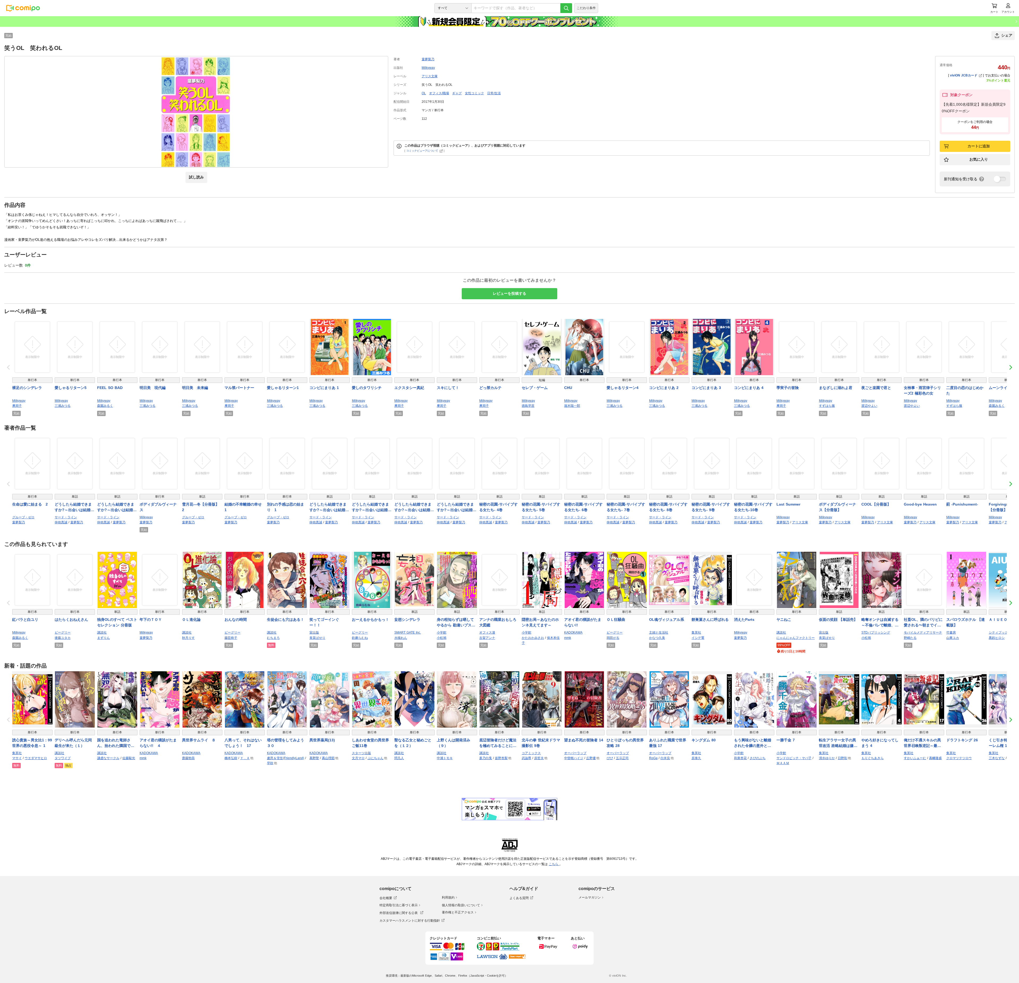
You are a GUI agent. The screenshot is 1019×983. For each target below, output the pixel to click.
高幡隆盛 (935, 758)
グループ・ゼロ (23, 517)
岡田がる (613, 638)
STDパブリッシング (875, 632)
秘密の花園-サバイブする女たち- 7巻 (626, 507)
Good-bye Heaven (920, 504)
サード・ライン (66, 517)
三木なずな (997, 758)
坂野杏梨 (501, 758)
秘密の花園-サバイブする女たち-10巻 (753, 507)
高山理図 (328, 758)
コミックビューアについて (422, 150)
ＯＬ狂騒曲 (616, 619)
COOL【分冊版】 (876, 504)
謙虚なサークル (108, 758)
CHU (568, 388)
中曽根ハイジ (573, 758)
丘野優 (591, 758)
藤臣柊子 (230, 638)
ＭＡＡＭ (782, 763)
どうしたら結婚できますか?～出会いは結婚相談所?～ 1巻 (117, 507)
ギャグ (457, 93)
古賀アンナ (487, 638)
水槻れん (400, 638)
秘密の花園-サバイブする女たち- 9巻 (711, 507)
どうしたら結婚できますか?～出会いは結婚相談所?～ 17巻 (456, 507)
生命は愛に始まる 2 (30, 504)
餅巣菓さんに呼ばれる (710, 619)
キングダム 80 (704, 740)
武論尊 (526, 758)
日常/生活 (494, 93)
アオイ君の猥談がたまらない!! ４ (158, 743)
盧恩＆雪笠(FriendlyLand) (285, 758)
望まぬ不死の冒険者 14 (583, 740)
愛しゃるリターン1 (283, 388)
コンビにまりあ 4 (748, 388)
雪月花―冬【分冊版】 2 (202, 507)
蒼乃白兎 (485, 758)
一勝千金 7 (785, 740)
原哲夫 (539, 758)
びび (610, 758)
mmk (567, 638)
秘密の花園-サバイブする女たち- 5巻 (541, 507)
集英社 (696, 632)
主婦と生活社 (658, 632)
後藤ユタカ (63, 638)
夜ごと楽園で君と (876, 388)
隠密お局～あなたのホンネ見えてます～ (540, 622)
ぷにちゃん (375, 758)
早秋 (270, 763)
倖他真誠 (61, 522)
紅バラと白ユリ (25, 619)
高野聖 (314, 758)
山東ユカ (952, 638)
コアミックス (531, 753)
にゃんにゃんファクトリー (795, 638)
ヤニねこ (783, 619)
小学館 (441, 632)
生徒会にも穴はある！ (285, 619)
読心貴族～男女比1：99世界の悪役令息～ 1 (32, 743)
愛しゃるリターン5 (71, 388)
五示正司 (622, 758)
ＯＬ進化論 (191, 619)
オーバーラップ (575, 753)
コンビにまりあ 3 (706, 388)
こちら (554, 864)
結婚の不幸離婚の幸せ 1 (244, 507)
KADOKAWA (573, 632)
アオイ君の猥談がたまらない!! (582, 622)
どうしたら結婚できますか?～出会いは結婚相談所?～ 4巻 (74, 507)
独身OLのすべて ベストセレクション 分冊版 (117, 622)
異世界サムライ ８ (198, 740)
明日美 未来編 (195, 388)
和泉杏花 (740, 758)
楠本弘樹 (230, 758)
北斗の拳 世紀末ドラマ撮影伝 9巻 (541, 743)
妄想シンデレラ (407, 619)
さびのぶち (758, 758)
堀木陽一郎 (572, 406)
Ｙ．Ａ (245, 758)
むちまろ (273, 638)
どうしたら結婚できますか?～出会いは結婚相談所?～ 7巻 (414, 507)
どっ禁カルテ (490, 388)
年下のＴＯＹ (151, 619)
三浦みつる (63, 406)
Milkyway (428, 68)
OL (424, 93)
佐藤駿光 (128, 758)
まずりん (103, 638)
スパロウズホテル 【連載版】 (965, 622)
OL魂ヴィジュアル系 (666, 619)
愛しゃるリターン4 (622, 388)
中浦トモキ (445, 758)
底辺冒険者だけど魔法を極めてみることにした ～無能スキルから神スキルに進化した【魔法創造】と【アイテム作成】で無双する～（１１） (497, 743)
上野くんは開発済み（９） (453, 743)
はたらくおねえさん (71, 619)
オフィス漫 (487, 632)
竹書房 (951, 632)
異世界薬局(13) (322, 740)
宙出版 (314, 632)
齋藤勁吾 (188, 758)
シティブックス (1000, 632)
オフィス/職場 (439, 93)
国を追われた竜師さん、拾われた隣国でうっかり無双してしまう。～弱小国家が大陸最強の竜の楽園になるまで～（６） (115, 743)
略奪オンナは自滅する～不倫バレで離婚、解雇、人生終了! (880, 622)
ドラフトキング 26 (962, 740)
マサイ (17, 758)
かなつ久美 (657, 638)
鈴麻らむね (360, 638)
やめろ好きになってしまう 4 (880, 743)
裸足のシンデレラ (27, 388)
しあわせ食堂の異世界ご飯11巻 (370, 743)
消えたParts (744, 619)
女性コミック (474, 93)
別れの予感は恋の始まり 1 (285, 507)
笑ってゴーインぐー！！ (324, 622)
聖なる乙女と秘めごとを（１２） (412, 743)
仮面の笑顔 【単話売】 (838, 619)
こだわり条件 (586, 8)
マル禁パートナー (239, 388)
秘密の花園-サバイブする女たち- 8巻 (668, 507)
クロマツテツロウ (959, 758)
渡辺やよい (869, 406)
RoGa (653, 758)
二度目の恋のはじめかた (964, 390)
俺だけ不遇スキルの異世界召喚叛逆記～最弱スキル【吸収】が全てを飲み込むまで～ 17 (922, 743)
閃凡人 (399, 758)
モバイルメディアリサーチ (923, 632)
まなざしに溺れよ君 (835, 388)
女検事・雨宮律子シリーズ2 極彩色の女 (922, 390)
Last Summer (788, 504)
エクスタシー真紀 (409, 388)
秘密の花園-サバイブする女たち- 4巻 (498, 507)
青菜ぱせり (317, 638)
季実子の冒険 (787, 388)
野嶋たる (910, 638)
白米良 (665, 758)
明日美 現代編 (153, 388)
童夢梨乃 (428, 59)
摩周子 (17, 406)
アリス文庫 (430, 76)
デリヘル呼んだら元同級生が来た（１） (73, 743)
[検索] (566, 8)
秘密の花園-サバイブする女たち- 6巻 (583, 507)
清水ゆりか (827, 758)
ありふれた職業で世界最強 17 (667, 743)
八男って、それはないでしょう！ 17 (243, 743)
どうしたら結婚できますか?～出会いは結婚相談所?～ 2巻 (329, 507)
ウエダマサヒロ (36, 758)
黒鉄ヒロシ (997, 638)
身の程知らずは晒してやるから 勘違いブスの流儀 (456, 622)
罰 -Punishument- (962, 504)
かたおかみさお (533, 638)
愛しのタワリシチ (367, 388)
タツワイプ (63, 758)
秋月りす (188, 638)
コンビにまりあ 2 (664, 388)
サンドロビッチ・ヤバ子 (793, 758)
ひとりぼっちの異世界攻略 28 (625, 743)
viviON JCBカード (963, 75)
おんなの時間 (235, 619)
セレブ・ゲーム (535, 388)
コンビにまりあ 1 (324, 388)
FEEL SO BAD (110, 388)
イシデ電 (698, 638)
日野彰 (842, 758)
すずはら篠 (827, 406)
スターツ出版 (361, 753)
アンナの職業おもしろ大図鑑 (497, 622)
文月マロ (358, 758)
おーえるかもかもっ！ (370, 619)
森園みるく (105, 406)
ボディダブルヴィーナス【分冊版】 (837, 507)
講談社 (102, 632)
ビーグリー (63, 632)
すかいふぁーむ (915, 758)
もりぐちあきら (872, 758)
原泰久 (696, 758)
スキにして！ (448, 388)
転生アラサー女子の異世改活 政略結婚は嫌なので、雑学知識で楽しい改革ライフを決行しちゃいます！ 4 (838, 743)
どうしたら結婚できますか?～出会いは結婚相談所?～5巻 (371, 507)
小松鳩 (441, 638)
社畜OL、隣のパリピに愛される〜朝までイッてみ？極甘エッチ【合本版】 (923, 622)
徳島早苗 (528, 406)
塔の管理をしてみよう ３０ (287, 743)
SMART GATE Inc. (407, 632)
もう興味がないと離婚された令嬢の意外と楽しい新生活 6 (752, 743)
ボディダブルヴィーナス (158, 507)
